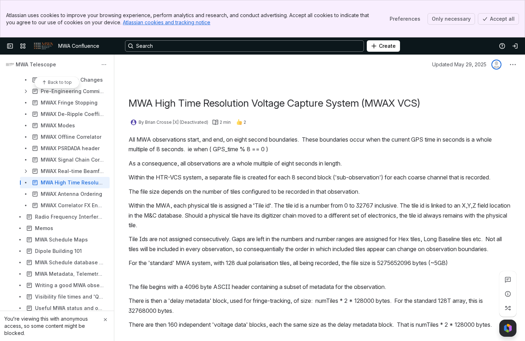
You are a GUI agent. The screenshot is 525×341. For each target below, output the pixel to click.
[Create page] (508, 308)
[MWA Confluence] (43, 46)
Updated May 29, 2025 (459, 64)
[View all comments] (508, 279)
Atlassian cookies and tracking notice (166, 22)
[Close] (105, 319)
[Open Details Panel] (508, 294)
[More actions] (104, 64)
